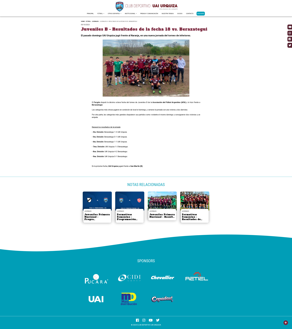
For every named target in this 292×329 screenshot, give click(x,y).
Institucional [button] (130, 13)
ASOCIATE (200, 13)
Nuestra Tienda (168, 13)
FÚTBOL (88, 21)
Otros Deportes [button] (114, 13)
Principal (90, 13)
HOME (83, 21)
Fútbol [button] (100, 13)
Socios (179, 13)
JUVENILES (95, 21)
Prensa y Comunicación (149, 13)
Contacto (189, 13)
